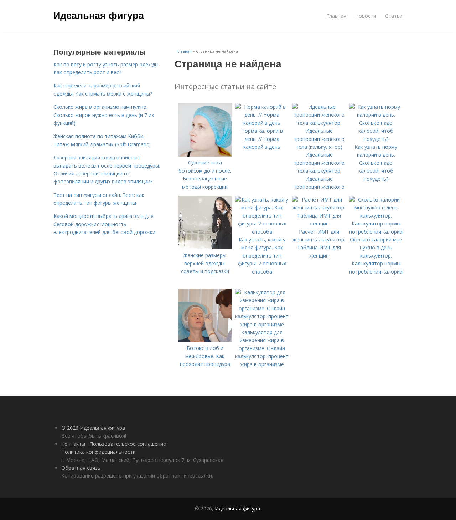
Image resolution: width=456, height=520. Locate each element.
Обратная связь (80, 467)
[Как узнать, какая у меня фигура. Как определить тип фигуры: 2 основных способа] (262, 231)
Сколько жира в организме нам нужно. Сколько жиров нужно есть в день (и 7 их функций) (103, 114)
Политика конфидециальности (98, 451)
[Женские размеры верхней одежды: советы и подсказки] (205, 247)
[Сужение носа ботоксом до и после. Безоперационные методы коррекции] (205, 154)
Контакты (73, 443)
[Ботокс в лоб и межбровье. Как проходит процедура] (205, 340)
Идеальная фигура (98, 15)
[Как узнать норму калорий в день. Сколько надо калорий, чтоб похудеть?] (376, 139)
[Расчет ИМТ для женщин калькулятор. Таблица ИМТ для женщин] (319, 223)
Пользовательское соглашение (127, 443)
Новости (365, 15)
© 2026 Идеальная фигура (93, 427)
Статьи (394, 15)
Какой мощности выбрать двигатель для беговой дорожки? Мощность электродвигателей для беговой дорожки (104, 224)
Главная (336, 15)
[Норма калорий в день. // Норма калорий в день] (262, 122)
